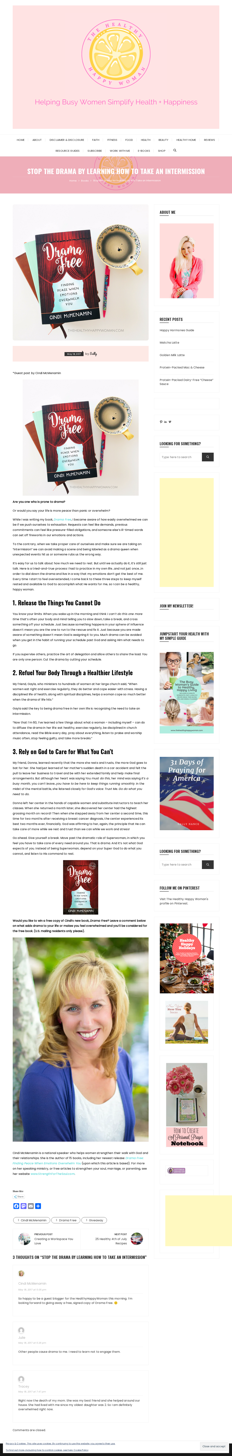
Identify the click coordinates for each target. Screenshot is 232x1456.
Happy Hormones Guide (177, 330)
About (37, 140)
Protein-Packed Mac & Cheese (182, 368)
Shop (161, 151)
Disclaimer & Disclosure (67, 140)
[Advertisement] (187, 532)
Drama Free (68, 1220)
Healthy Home (186, 140)
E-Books (144, 151)
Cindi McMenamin (33, 1220)
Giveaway (96, 1220)
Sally (93, 353)
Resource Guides (68, 151)
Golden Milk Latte (172, 355)
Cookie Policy (81, 1450)
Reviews (209, 140)
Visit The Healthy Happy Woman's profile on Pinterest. (184, 901)
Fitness (112, 140)
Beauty (164, 140)
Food (129, 140)
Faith (96, 140)
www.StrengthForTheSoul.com (53, 1174)
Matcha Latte (169, 343)
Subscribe (95, 151)
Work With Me (120, 151)
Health (146, 140)
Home (20, 140)
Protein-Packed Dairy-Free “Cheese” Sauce (186, 382)
